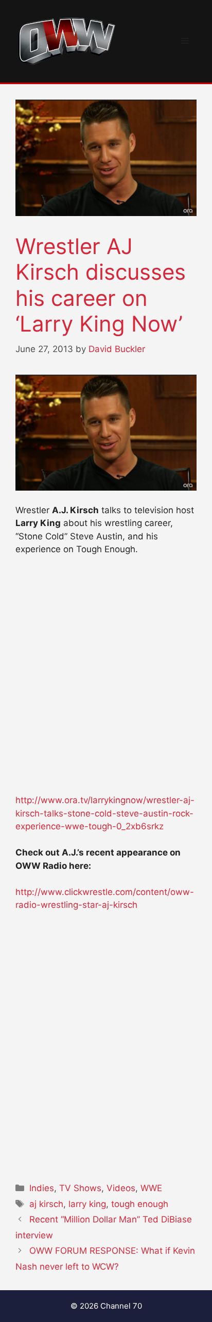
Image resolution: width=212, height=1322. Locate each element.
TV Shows (80, 1188)
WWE (151, 1188)
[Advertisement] (106, 679)
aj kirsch (46, 1204)
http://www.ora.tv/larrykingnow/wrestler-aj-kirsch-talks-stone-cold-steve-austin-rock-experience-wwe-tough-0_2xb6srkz (105, 813)
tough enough (139, 1204)
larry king (87, 1204)
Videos (121, 1188)
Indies (41, 1188)
